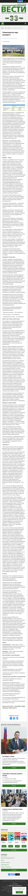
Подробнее (14, 767)
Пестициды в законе (8, 756)
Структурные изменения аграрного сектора (12, 774)
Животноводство (5, 864)
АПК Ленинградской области (7, 858)
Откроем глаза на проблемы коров (12, 809)
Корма (2, 860)
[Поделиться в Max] (17, 718)
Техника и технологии (6, 867)
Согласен (19, 892)
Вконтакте (5, 708)
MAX (19, 706)
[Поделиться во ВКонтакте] (11, 718)
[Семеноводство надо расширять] (13, 50)
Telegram (23, 706)
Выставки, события (5, 862)
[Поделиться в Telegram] (14, 718)
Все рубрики (14, 870)
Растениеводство (12, 38)
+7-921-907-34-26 (15, 884)
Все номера (14, 850)
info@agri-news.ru (12, 885)
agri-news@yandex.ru (18, 885)
